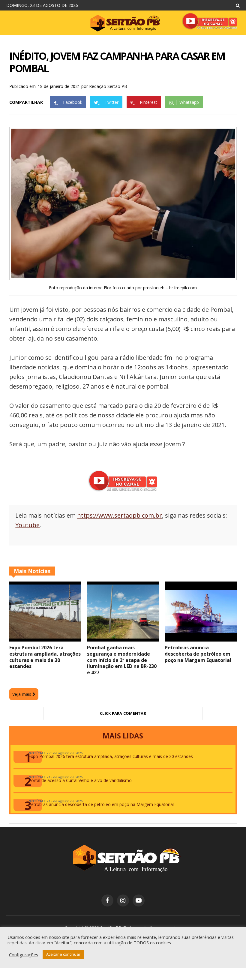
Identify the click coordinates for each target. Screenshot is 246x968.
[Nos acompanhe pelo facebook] (107, 900)
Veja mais (22, 694)
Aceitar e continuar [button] (63, 954)
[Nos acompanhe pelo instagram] (123, 900)
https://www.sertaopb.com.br (119, 515)
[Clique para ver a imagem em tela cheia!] (123, 276)
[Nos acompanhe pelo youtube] (139, 900)
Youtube (27, 525)
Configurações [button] (23, 954)
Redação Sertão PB (108, 86)
